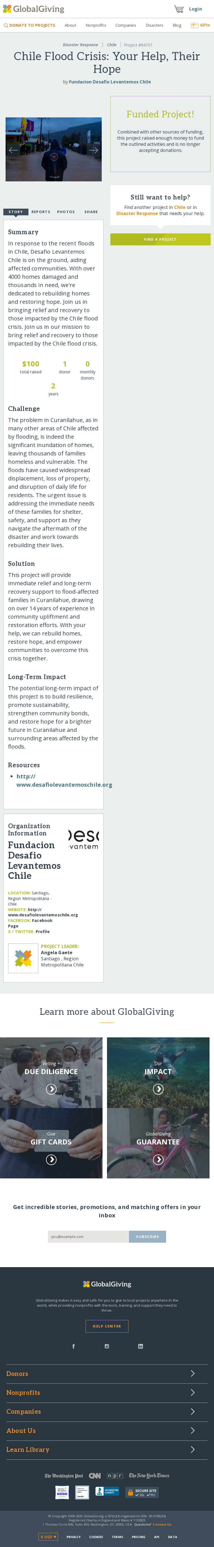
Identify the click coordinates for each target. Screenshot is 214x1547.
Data (172, 1537)
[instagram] (107, 1346)
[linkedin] (140, 1346)
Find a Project (160, 239)
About (70, 25)
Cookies (96, 1537)
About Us (21, 1431)
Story (16, 211)
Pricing (139, 1537)
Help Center (107, 1326)
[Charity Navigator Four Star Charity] (65, 1492)
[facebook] (73, 1346)
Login (195, 9)
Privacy (74, 1537)
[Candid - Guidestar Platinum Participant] (85, 1492)
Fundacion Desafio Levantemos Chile (110, 82)
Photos (66, 211)
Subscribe (147, 1236)
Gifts (205, 25)
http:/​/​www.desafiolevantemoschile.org (43, 912)
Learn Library (27, 1450)
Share (91, 211)
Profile (43, 931)
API (156, 1537)
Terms (117, 1537)
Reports (40, 211)
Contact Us (162, 1524)
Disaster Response (80, 44)
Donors (17, 1374)
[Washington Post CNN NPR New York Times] (107, 1477)
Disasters (154, 25)
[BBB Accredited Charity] (110, 1493)
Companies (125, 25)
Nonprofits (96, 25)
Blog (177, 25)
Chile (112, 44)
